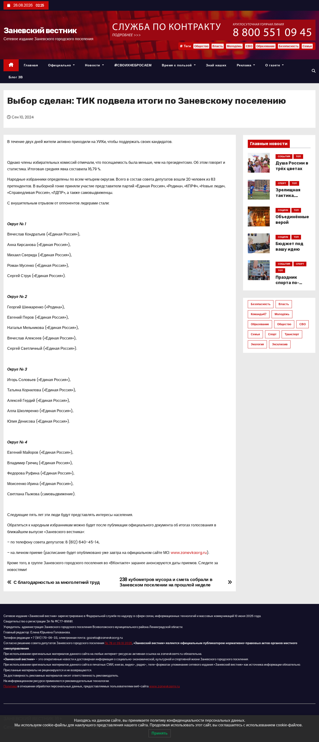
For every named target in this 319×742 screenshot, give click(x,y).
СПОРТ (282, 183)
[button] (313, 71)
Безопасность (288, 46)
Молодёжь (234, 46)
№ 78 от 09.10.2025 (118, 643)
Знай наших (216, 65)
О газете (273, 65)
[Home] (11, 65)
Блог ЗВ (16, 77)
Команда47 (258, 314)
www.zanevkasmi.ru (164, 686)
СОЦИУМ (283, 210)
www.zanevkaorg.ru (189, 552)
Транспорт (292, 334)
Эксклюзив (279, 344)
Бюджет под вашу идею (289, 246)
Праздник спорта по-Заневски (287, 283)
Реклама (244, 65)
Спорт (272, 334)
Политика (10, 686)
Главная (31, 65)
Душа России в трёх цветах (292, 166)
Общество (201, 46)
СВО (249, 46)
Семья (307, 46)
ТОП (298, 156)
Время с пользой (177, 65)
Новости (93, 65)
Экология (257, 344)
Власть (218, 46)
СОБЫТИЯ (284, 156)
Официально (60, 65)
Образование (265, 46)
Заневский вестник (40, 30)
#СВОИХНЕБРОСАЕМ (133, 65)
